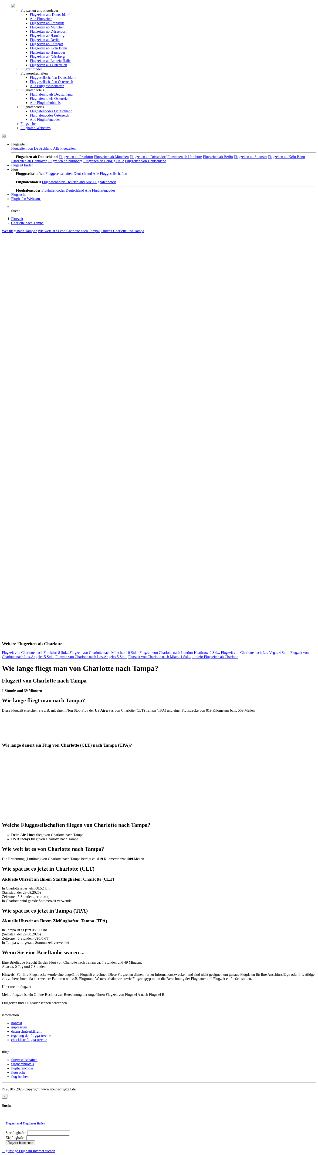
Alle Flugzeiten (41, 19)
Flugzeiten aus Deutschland (50, 15)
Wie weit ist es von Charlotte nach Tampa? (69, 231)
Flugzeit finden (31, 69)
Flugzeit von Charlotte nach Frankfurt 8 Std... (35, 653)
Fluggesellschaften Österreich (51, 82)
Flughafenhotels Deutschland (51, 94)
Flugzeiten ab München (47, 27)
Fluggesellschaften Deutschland (53, 77)
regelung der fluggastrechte (31, 1036)
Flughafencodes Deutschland (51, 111)
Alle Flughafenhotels (45, 103)
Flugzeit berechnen (20, 1143)
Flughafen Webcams (35, 128)
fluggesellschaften (24, 1060)
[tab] (159, 1123)
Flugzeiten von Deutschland (31, 148)
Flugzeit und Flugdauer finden (25, 1123)
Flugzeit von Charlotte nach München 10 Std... (104, 653)
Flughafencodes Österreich (49, 115)
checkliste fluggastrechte (29, 1040)
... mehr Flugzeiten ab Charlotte (215, 657)
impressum (19, 1027)
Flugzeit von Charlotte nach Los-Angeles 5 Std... (91, 657)
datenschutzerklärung (26, 1031)
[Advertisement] (37, 262)
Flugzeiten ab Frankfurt (47, 23)
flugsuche (18, 1072)
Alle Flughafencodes (45, 119)
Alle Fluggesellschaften (47, 86)
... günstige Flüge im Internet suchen (28, 1151)
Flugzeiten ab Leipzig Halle (50, 61)
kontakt (16, 1023)
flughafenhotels (22, 1064)
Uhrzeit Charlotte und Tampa (122, 231)
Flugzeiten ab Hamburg (47, 36)
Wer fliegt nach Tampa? (19, 231)
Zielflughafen (15, 1138)
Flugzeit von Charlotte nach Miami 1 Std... (159, 657)
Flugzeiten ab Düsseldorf (48, 31)
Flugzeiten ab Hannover (47, 52)
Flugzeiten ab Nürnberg (47, 57)
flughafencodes (22, 1068)
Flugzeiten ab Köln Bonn (48, 48)
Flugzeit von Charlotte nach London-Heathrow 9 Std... (179, 653)
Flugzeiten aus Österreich (48, 65)
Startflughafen (16, 1133)
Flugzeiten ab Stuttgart (46, 44)
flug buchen (20, 1077)
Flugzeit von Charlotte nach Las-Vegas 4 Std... (255, 653)
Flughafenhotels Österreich (49, 98)
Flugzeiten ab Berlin (45, 40)
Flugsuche (28, 124)
